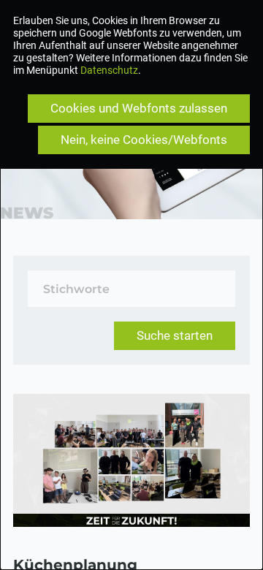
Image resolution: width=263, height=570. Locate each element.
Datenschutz (109, 70)
